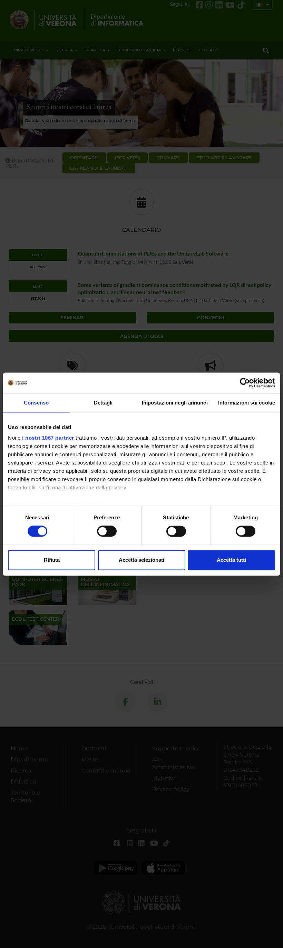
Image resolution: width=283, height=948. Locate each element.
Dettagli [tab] (103, 403)
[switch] (107, 531)
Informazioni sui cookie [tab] (246, 403)
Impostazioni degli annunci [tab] (175, 403)
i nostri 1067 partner (48, 438)
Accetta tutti (231, 560)
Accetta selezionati (141, 560)
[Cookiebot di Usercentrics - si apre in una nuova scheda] (245, 383)
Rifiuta (52, 560)
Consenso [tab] (36, 403)
